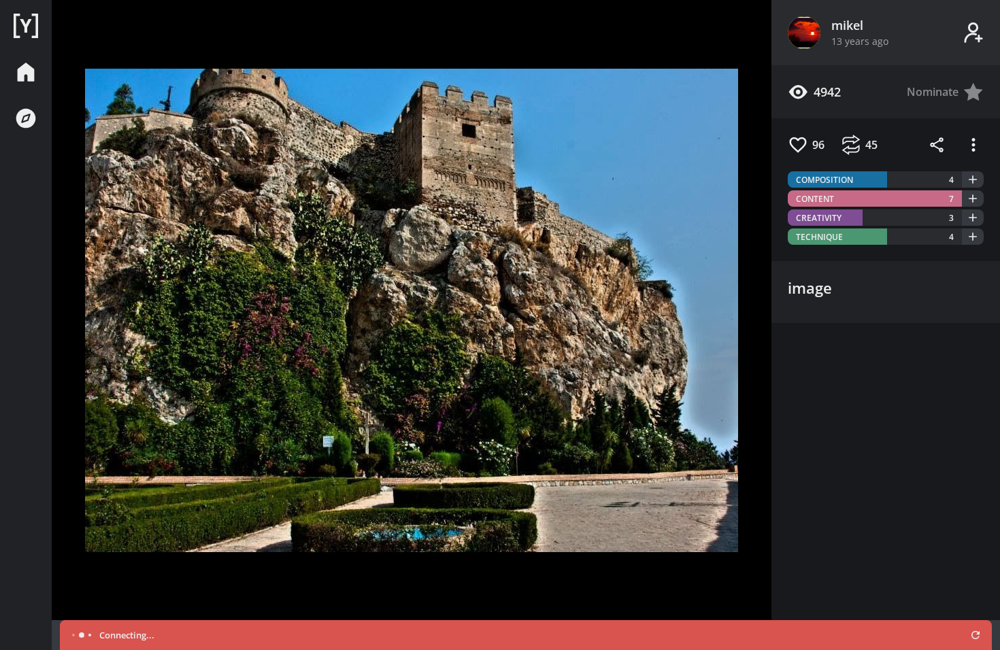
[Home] (25, 25)
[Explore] (25, 118)
